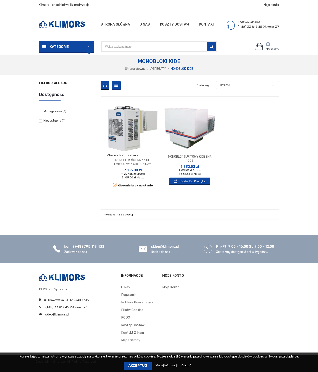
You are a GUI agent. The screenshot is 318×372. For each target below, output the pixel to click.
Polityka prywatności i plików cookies (137, 306)
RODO (125, 317)
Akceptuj (137, 366)
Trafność (248, 85)
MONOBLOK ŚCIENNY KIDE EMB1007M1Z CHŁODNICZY (132, 162)
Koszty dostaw (133, 325)
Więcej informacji (167, 365)
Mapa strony (130, 340)
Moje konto (171, 287)
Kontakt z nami (133, 333)
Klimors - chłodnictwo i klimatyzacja (64, 5)
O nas (125, 287)
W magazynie (54, 111)
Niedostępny (54, 121)
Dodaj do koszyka (193, 181)
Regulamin (129, 295)
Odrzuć (186, 365)
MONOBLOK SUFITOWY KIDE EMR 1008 (190, 158)
